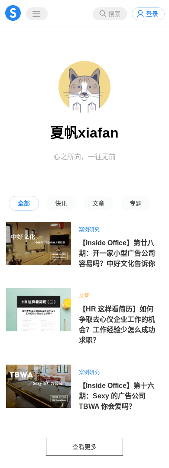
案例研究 (89, 230)
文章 (98, 203)
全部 (24, 203)
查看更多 (84, 446)
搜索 (114, 13)
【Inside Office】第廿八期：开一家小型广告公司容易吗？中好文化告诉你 (117, 253)
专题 (136, 203)
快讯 (61, 203)
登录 (152, 13)
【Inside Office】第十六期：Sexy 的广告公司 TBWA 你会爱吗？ (116, 396)
